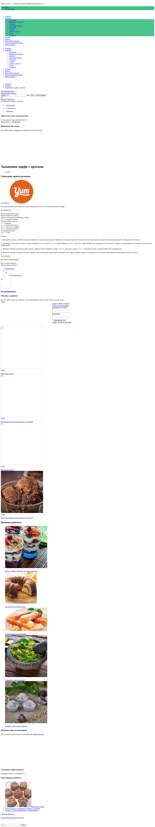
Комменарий (9, 269)
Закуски (12, 24)
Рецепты (8, 18)
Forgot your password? (60, 306)
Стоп (32, 95)
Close (3, 302)
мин (28, 95)
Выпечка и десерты (16, 22)
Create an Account (64, 322)
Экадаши (12, 35)
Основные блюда (15, 26)
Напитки (12, 28)
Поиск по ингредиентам (14, 43)
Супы (11, 33)
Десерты (8, 86)
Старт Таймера (41, 95)
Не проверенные (16, 275)
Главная (8, 16)
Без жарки (13, 20)
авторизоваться (38, 734)
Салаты (12, 29)
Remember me (59, 320)
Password (56, 314)
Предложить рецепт (12, 41)
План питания (10, 45)
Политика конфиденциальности (12, 818)
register (17, 130)
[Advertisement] (64, 147)
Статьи (7, 37)
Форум (7, 39)
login (11, 130)
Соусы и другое (15, 31)
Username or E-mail (59, 308)
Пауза (3, 95)
